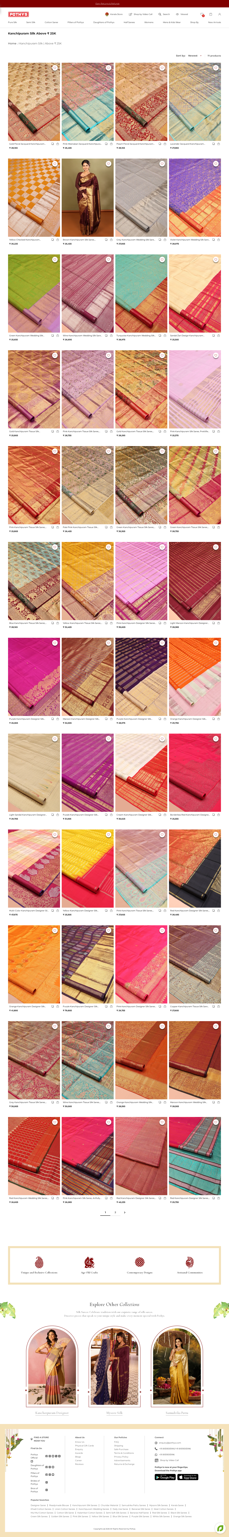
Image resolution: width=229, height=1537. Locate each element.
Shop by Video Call (169, 1460)
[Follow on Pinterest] (59, 1456)
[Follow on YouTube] (53, 1456)
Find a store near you (41, 1439)
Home (12, 43)
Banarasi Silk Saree (141, 1509)
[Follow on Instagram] (50, 1456)
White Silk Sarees (161, 1516)
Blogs (78, 1457)
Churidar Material (109, 1505)
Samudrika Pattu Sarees (134, 1505)
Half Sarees (129, 22)
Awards (79, 1453)
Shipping (118, 1446)
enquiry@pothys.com (170, 1442)
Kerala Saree (177, 1505)
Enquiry (79, 1449)
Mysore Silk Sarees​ (158, 1505)
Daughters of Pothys (103, 22)
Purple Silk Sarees (140, 1516)
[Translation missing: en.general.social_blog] (32, 1461)
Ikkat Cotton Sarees (164, 1509)
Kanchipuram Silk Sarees (84, 1505)
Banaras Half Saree (139, 1513)
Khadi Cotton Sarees (41, 1509)
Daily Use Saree (120, 1509)
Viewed (184, 14)
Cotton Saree (51, 22)
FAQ (116, 1442)
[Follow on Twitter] (56, 1456)
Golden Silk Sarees (60, 1516)
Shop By (194, 22)
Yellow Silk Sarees (100, 1516)
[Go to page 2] (124, 1212)
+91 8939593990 (167, 1449)
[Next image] (55, 101)
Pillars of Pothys (76, 22)
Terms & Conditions (124, 1453)
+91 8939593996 (183, 1449)
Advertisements (122, 1460)
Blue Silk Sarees (120, 1516)
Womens (148, 22)
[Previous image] (12, 101)
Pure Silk (12, 22)
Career (78, 1460)
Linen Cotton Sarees (65, 1509)
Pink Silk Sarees (80, 1516)
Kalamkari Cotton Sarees (89, 1513)
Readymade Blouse (59, 1505)
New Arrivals (214, 22)
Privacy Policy (121, 1457)
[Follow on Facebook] (46, 1456)
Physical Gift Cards (84, 1446)
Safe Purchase (121, 1449)
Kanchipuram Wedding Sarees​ (94, 1509)
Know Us (79, 1442)
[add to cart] (57, 144)
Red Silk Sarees (159, 1513)
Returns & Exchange (124, 1464)
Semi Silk (30, 22)
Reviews (79, 1464)
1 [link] (105, 1212)
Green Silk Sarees (39, 1516)
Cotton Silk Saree (65, 1513)
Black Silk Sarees (179, 1513)
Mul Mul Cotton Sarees (42, 1513)
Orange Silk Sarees (182, 1516)
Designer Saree (38, 1505)
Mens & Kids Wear (172, 22)
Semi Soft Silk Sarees (116, 1513)
